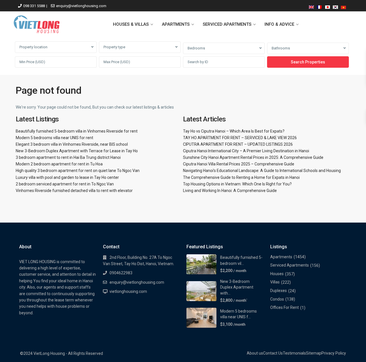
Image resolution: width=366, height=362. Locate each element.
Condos (277, 299)
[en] (311, 6)
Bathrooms (281, 48)
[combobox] (56, 47)
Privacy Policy (333, 353)
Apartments (281, 257)
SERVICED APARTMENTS (227, 24)
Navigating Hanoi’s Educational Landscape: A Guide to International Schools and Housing (262, 170)
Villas (275, 282)
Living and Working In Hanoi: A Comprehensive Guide (230, 190)
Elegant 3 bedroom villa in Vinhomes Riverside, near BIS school (72, 144)
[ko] (335, 6)
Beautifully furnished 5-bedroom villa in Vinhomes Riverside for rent (77, 131)
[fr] (319, 6)
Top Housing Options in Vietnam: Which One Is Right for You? (237, 184)
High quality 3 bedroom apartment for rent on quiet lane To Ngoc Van (78, 170)
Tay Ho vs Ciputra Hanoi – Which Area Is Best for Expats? (234, 131)
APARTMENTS (176, 24)
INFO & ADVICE (279, 24)
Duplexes (278, 290)
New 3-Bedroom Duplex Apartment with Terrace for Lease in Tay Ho (77, 151)
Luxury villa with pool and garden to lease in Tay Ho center (67, 177)
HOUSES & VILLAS (131, 24)
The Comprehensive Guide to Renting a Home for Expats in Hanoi (241, 177)
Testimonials (294, 353)
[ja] (327, 6)
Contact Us (273, 353)
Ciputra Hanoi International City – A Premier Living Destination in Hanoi (246, 151)
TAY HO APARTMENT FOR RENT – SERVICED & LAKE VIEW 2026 (240, 137)
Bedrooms (196, 48)
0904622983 (121, 273)
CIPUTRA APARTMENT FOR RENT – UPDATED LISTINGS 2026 (238, 144)
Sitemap (313, 353)
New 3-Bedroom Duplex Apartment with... (236, 287)
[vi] (343, 6)
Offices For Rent (284, 307)
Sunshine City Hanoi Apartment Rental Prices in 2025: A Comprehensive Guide (253, 157)
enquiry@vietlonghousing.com (81, 6)
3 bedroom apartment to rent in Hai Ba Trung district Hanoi (68, 157)
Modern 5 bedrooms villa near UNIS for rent (54, 137)
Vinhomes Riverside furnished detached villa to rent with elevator (74, 190)
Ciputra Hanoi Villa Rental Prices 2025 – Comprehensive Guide (238, 164)
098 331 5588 (34, 6)
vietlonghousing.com (128, 291)
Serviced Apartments (289, 265)
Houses (277, 273)
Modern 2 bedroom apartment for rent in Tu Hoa (59, 164)
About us (255, 353)
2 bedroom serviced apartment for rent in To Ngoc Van (65, 184)
